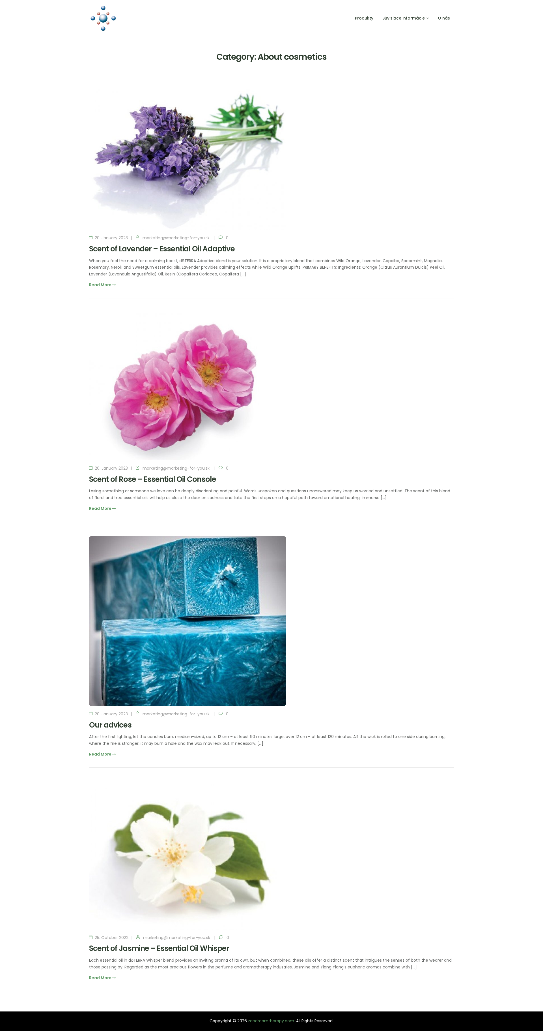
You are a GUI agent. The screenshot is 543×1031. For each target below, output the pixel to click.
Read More (100, 285)
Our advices (110, 725)
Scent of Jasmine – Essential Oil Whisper (159, 948)
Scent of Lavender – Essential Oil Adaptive (162, 249)
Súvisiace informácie (403, 18)
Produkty (364, 18)
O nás (444, 18)
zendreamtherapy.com (271, 1021)
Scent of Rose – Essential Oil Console (152, 479)
